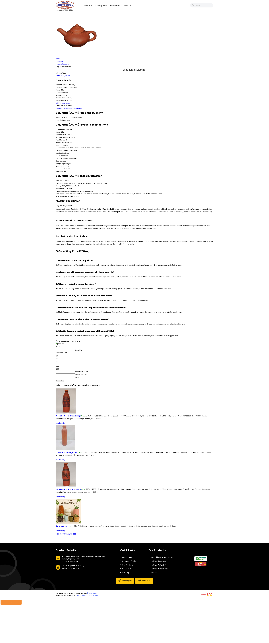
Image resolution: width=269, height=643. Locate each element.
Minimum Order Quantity (65, 117)
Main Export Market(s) (64, 194)
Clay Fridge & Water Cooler (162, 557)
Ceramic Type (61, 150)
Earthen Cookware (158, 561)
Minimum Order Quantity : (112, 416)
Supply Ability (61, 186)
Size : (148, 416)
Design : (75, 419)
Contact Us (127, 6)
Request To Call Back (64, 108)
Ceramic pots (61, 526)
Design (58, 132)
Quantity (59, 145)
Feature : (133, 416)
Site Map (125, 573)
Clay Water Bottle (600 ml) (67, 452)
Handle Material (62, 142)
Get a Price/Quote (63, 76)
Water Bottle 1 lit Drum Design (68, 489)
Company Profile (101, 6)
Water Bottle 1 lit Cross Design (68, 416)
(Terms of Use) (92, 593)
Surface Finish (61, 135)
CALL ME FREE (71, 534)
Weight (58, 163)
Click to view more (63, 103)
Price (57, 120)
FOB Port (59, 181)
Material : (162, 416)
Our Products (115, 6)
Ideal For (59, 158)
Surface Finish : (180, 416)
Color (58, 129)
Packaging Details (63, 191)
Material (59, 137)
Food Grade (60, 156)
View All (154, 572)
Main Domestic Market (64, 196)
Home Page (88, 6)
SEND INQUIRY (61, 534)
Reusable (59, 171)
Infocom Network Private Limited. (87, 595)
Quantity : (92, 419)
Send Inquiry (77, 108)
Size (57, 140)
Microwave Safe (62, 169)
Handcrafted (61, 153)
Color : (195, 416)
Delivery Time (61, 188)
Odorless (59, 161)
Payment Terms (62, 183)
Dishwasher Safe (62, 166)
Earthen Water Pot (158, 565)
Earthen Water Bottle (159, 569)
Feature (59, 148)
